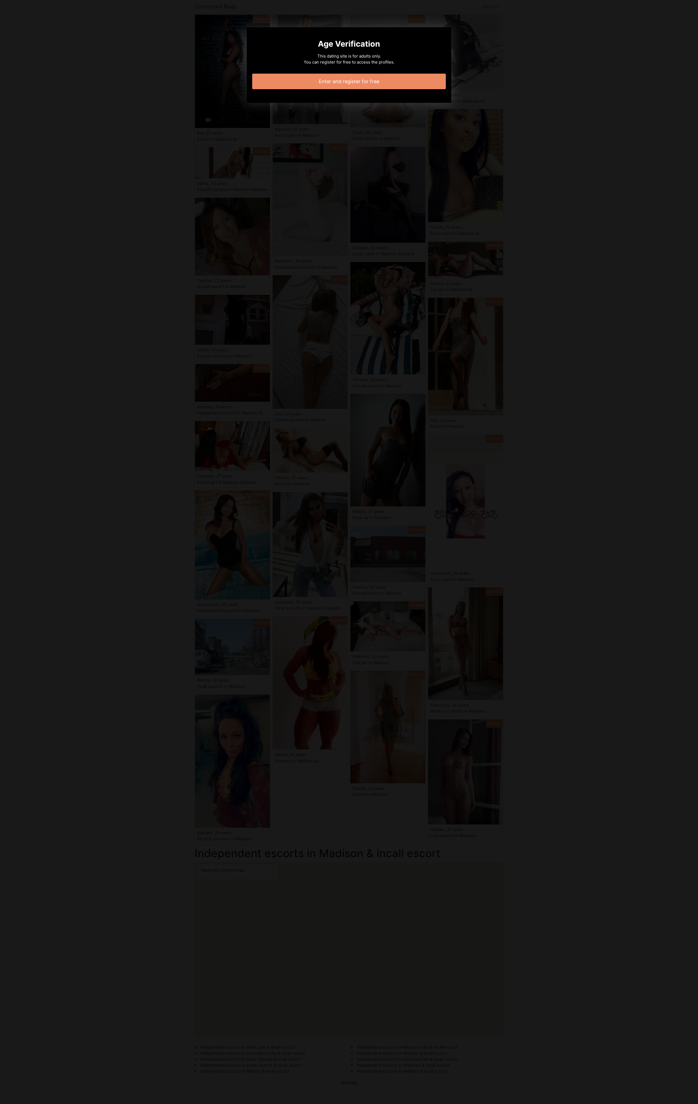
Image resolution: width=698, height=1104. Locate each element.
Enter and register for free (349, 81)
